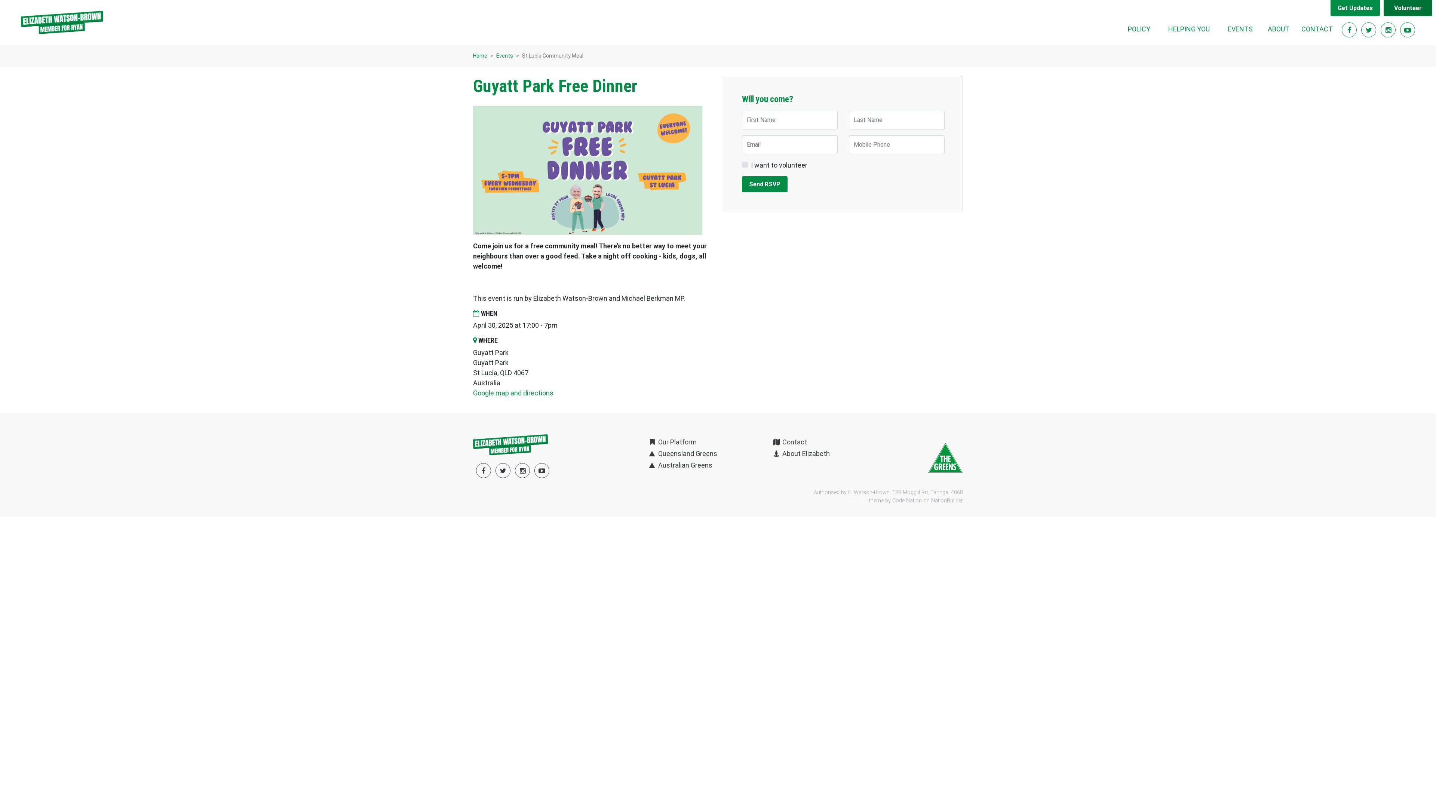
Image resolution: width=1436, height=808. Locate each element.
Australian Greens (684, 465)
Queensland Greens (687, 453)
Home (480, 56)
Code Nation (907, 501)
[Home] (62, 22)
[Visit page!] (1350, 30)
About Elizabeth (805, 453)
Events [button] (1245, 29)
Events (504, 56)
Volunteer (1408, 8)
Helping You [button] (1189, 29)
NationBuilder (947, 501)
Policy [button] (1139, 29)
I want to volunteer (779, 165)
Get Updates (1355, 8)
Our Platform (676, 442)
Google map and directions (513, 393)
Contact (1317, 29)
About (1278, 29)
